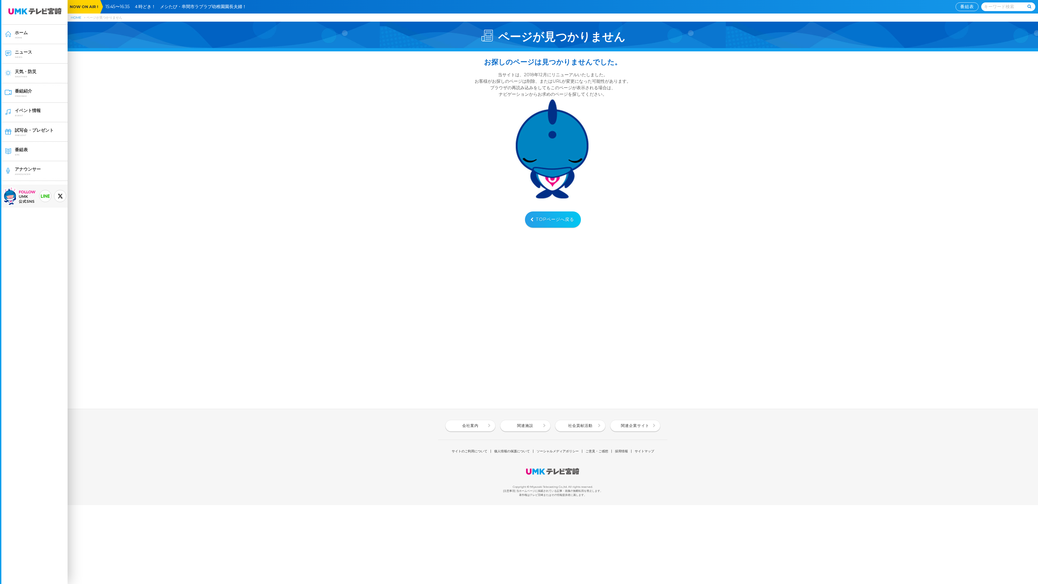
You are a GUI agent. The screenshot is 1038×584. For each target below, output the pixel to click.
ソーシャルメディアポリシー (558, 451)
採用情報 (621, 451)
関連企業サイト (635, 425)
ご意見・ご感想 (596, 451)
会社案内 (470, 425)
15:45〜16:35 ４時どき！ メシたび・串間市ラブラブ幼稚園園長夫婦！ (178, 6)
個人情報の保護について (512, 451)
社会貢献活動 (580, 425)
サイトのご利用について (469, 451)
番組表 (967, 6)
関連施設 (525, 425)
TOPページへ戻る (555, 219)
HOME (76, 17)
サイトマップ (644, 451)
